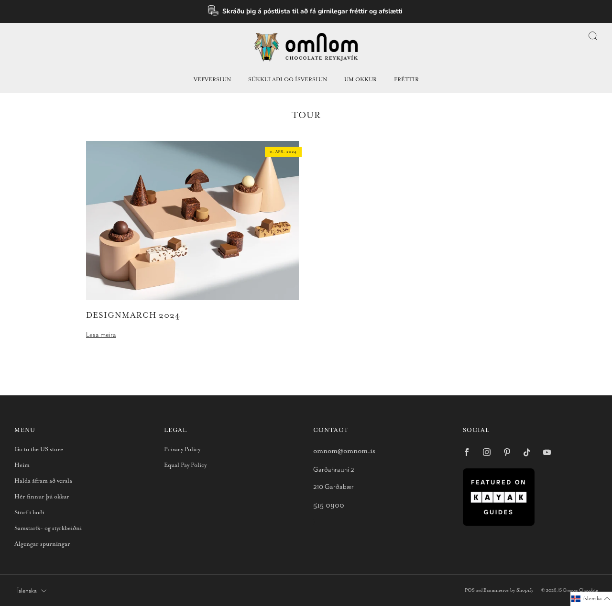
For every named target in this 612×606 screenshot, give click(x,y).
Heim (22, 465)
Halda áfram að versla (43, 481)
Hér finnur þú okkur (41, 496)
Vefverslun (212, 79)
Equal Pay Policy (185, 465)
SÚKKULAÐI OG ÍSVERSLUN (287, 79)
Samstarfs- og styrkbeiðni (48, 528)
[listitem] (306, 11)
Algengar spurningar (42, 544)
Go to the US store (38, 449)
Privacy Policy (182, 449)
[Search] (593, 36)
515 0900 (328, 505)
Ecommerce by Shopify (508, 590)
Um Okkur (360, 79)
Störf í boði (29, 512)
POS (470, 590)
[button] (591, 599)
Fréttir (406, 79)
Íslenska (27, 591)
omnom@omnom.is (344, 451)
